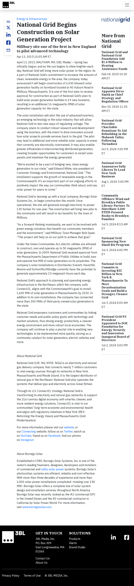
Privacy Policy (10, 575)
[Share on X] (8, 27)
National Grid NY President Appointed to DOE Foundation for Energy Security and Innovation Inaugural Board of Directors (115, 328)
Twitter (68, 431)
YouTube (26, 435)
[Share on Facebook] (8, 42)
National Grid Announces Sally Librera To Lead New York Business (114, 169)
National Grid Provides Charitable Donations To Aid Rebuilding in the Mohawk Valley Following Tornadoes (114, 132)
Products (74, 539)
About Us (41, 562)
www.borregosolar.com (36, 507)
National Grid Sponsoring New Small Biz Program (115, 241)
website (69, 427)
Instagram (27, 440)
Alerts (73, 543)
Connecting (29, 431)
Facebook (54, 435)
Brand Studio (77, 547)
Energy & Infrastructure (32, 19)
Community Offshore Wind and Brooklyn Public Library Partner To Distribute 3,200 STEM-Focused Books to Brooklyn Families (116, 207)
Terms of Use (32, 575)
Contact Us (43, 558)
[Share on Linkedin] (8, 35)
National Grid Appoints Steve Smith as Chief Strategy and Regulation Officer (115, 94)
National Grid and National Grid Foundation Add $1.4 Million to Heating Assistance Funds (115, 60)
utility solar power (52, 469)
